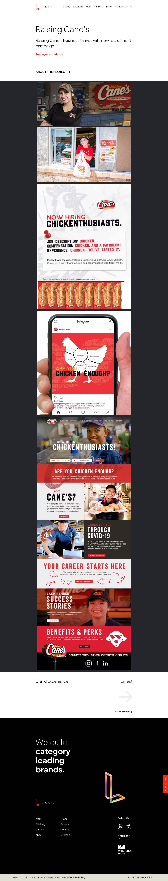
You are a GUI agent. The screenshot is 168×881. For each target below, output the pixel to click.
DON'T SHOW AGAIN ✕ (141, 877)
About (39, 834)
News (64, 818)
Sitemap (65, 834)
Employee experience (49, 54)
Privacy (65, 824)
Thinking (40, 824)
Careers (40, 829)
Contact (65, 829)
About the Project (51, 72)
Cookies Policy (76, 877)
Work (38, 818)
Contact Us (165, 784)
